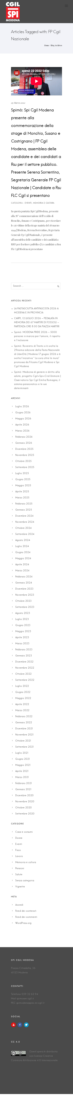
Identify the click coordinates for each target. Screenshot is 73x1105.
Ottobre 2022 (23, 674)
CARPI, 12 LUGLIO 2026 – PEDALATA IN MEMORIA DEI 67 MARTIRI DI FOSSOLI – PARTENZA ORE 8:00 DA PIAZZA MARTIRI (36, 322)
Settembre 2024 (24, 534)
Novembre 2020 (24, 801)
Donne (18, 838)
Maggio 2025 (23, 485)
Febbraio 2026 (24, 437)
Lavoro (19, 856)
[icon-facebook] (20, 1024)
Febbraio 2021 (23, 783)
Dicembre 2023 (24, 589)
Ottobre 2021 (23, 741)
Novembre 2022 (24, 668)
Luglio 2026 (22, 406)
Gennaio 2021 (23, 789)
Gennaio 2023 (23, 656)
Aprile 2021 (22, 771)
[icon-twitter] (26, 1024)
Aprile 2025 (22, 491)
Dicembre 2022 (24, 662)
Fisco (18, 850)
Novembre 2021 (24, 735)
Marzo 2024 (22, 570)
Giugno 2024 (22, 552)
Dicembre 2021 (24, 728)
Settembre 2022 (24, 680)
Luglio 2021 (21, 753)
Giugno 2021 (22, 759)
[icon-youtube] (14, 1024)
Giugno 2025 (22, 479)
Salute (18, 874)
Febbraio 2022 (23, 716)
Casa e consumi (24, 832)
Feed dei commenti (26, 917)
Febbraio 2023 (23, 649)
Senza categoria (24, 880)
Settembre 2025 (24, 467)
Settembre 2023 (24, 607)
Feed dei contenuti (25, 911)
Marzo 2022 (22, 710)
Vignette (20, 887)
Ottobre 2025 (23, 461)
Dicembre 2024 (24, 516)
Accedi (19, 905)
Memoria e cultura (25, 862)
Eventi (18, 844)
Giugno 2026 (23, 412)
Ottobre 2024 (23, 528)
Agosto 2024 (22, 540)
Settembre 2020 (24, 814)
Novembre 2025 (24, 455)
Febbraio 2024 (23, 577)
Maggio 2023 (23, 631)
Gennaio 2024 (23, 583)
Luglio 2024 (22, 546)
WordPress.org (23, 923)
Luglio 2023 (22, 619)
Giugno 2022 (22, 692)
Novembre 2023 (24, 595)
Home (46, 45)
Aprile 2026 (22, 425)
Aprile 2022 (22, 704)
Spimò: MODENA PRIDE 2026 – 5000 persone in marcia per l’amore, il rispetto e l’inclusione (37, 336)
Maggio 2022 (23, 698)
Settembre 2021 (24, 747)
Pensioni (19, 868)
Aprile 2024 (22, 564)
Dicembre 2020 (24, 795)
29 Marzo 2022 (18, 102)
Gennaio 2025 (23, 510)
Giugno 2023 (22, 625)
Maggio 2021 (23, 765)
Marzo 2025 (22, 498)
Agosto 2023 (22, 613)
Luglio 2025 (22, 473)
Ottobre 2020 (23, 808)
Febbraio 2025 (23, 504)
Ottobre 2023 (23, 601)
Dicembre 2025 (24, 449)
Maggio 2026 (23, 419)
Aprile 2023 (22, 637)
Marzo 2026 (22, 431)
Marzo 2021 (22, 777)
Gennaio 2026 (23, 443)
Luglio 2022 (22, 686)
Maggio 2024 (23, 558)
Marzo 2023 (22, 643)
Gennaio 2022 (23, 722)
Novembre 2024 (24, 522)
